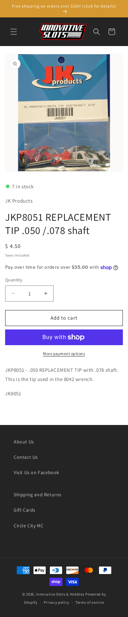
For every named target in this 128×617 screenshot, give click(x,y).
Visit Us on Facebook (36, 472)
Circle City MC (28, 526)
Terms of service (89, 602)
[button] (13, 31)
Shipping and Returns (37, 494)
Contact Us (26, 457)
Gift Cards (24, 510)
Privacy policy (56, 602)
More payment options (64, 353)
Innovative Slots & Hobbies (60, 594)
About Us (24, 442)
